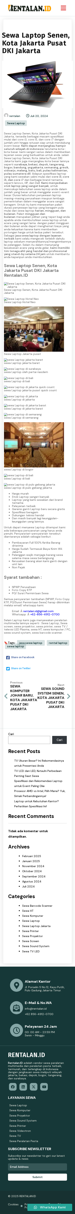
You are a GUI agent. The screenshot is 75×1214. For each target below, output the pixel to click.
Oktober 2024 (32, 871)
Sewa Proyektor (32, 936)
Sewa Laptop (16, 123)
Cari (11, 734)
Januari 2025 (31, 861)
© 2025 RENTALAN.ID (22, 1196)
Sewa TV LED (31, 951)
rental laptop (58, 643)
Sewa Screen (30, 941)
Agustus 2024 (31, 881)
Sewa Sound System (35, 946)
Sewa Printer (30, 931)
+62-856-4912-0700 (45, 614)
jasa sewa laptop (31, 643)
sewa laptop (15, 646)
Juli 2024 (28, 886)
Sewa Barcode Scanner (37, 906)
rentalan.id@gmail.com (38, 611)
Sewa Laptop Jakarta (36, 926)
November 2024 (33, 866)
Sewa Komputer (32, 916)
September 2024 (34, 876)
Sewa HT (28, 911)
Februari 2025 (31, 856)
